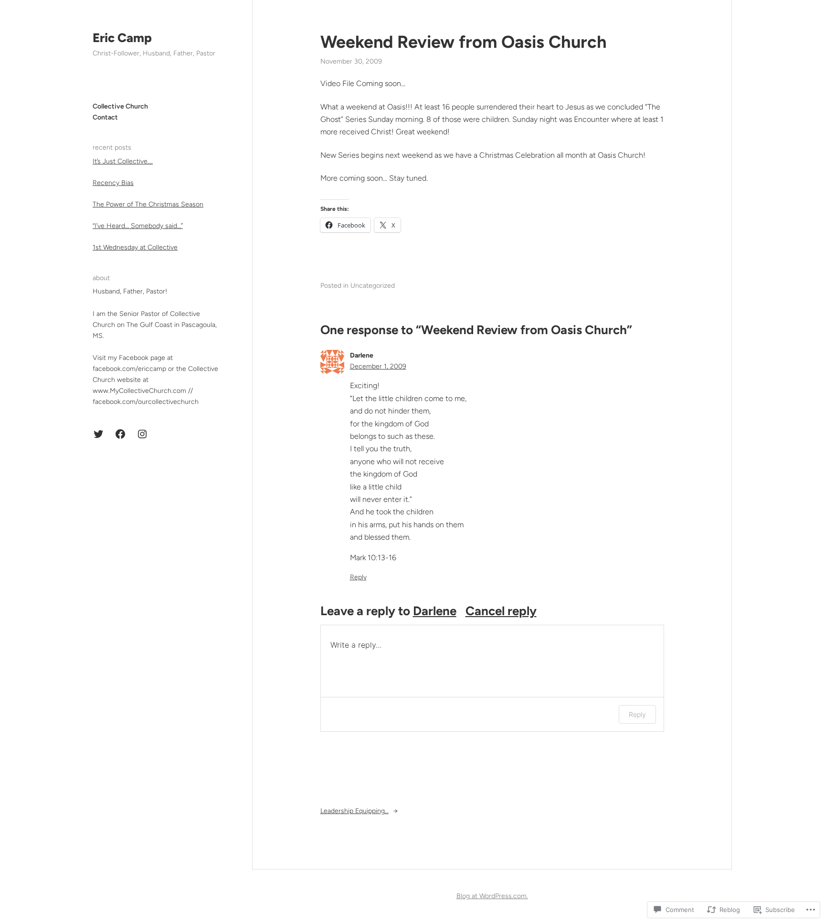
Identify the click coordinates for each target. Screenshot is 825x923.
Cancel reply (501, 611)
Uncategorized (372, 286)
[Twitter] (98, 434)
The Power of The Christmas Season (148, 204)
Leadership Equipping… (354, 811)
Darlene (434, 611)
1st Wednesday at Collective (135, 247)
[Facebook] (120, 434)
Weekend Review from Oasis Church (463, 42)
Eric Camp (122, 37)
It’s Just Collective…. (123, 161)
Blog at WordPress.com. (492, 896)
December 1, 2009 (378, 366)
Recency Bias (113, 183)
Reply (358, 577)
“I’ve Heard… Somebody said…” (138, 226)
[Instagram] (142, 434)
